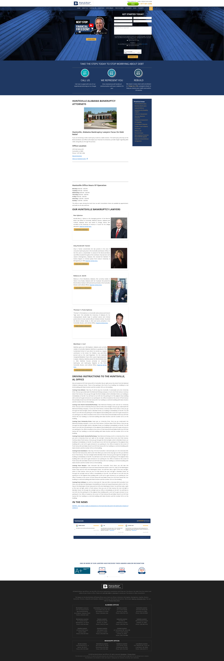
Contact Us (92, 8)
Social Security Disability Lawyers (141, 111)
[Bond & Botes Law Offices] (82, 3)
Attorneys (128, 8)
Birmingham (82, 608)
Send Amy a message (81, 264)
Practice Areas (119, 8)
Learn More (91, 39)
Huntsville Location (141, 608)
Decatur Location (102, 619)
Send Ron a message (81, 229)
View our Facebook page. (79, 159)
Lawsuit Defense (139, 108)
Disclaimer (133, 42)
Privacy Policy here (114, 600)
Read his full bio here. (85, 226)
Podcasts (141, 8)
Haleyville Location (122, 619)
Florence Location (122, 608)
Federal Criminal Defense (142, 139)
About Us (85, 8)
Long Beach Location (142, 643)
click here (115, 593)
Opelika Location (82, 628)
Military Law (138, 131)
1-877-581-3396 (106, 593)
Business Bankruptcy (140, 106)
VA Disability (138, 122)
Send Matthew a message (83, 370)
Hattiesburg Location (102, 643)
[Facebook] (87, 159)
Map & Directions (77, 156)
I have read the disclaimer (133, 45)
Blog (134, 8)
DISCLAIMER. (144, 44)
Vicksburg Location (122, 643)
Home (78, 8)
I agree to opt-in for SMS (133, 40)
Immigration (138, 141)
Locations (101, 8)
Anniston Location (102, 628)
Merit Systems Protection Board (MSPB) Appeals (142, 136)
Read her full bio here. (92, 261)
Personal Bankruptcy (140, 104)
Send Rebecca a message (82, 288)
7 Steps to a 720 (133, 86)
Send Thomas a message (82, 326)
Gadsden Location (142, 619)
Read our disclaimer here (139, 599)
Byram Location (82, 643)
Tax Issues (138, 128)
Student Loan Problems (141, 126)
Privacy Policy (131, 654)
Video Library (109, 8)
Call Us (85, 80)
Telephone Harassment (141, 120)
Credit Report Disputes (141, 124)
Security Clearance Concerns (140, 117)
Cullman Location (122, 628)
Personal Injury (139, 133)
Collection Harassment (141, 114)
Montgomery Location (82, 619)
